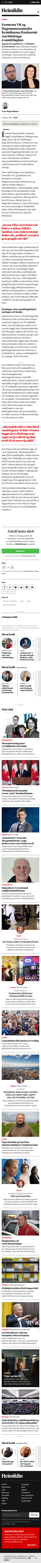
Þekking (5, 1498)
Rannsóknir (6, 1487)
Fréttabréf (25, 1492)
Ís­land (28, 601)
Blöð (23, 1487)
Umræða (5, 1495)
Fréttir (4, 19)
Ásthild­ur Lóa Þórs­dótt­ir (10, 601)
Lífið (3, 1501)
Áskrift (24, 1490)
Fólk (3, 1490)
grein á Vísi (32, 188)
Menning (5, 1492)
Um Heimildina (27, 1495)
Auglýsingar (26, 1501)
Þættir (4, 1503)
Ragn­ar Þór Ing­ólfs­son (9, 605)
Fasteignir (25, 1484)
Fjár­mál (22, 601)
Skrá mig (34, 1515)
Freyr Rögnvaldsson (10, 111)
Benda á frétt (26, 1498)
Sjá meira (20, 551)
